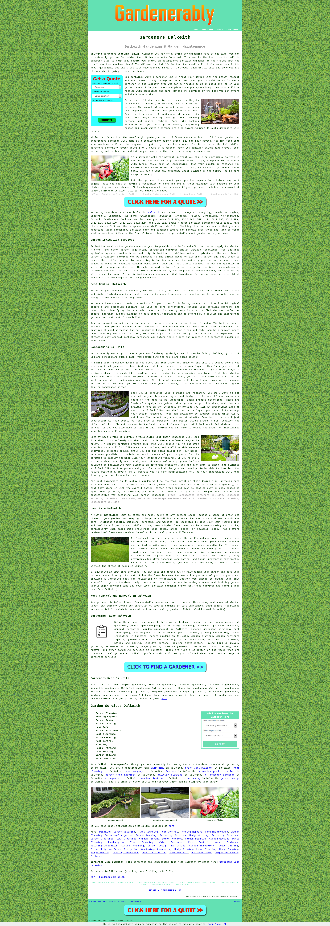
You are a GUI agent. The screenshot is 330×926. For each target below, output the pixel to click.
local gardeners (116, 653)
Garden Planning (196, 839)
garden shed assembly (120, 775)
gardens (147, 114)
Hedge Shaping (228, 849)
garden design (230, 778)
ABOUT (211, 29)
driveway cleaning (170, 775)
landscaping (179, 164)
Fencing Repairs (191, 832)
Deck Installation (154, 852)
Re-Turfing (178, 846)
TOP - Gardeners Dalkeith (108, 877)
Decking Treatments (126, 852)
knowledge (181, 68)
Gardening (147, 849)
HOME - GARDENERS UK (165, 890)
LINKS (203, 29)
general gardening (126, 629)
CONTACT (221, 29)
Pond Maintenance (216, 832)
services (194, 91)
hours (152, 148)
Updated (112, 901)
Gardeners (122, 901)
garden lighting (152, 778)
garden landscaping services (199, 639)
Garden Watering (124, 832)
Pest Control (169, 832)
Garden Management (201, 846)
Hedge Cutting (198, 835)
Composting (164, 849)
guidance (202, 184)
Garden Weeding (219, 839)
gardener (161, 77)
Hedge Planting (206, 849)
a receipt (147, 174)
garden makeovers (164, 632)
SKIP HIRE (157, 768)
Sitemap (92, 901)
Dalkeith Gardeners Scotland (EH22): (116, 54)
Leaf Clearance (126, 839)
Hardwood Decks (201, 852)
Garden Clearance (102, 839)
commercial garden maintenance (217, 625)
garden (214, 782)
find (101, 684)
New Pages (102, 901)
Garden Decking (146, 835)
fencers (171, 771)
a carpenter (113, 778)
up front (181, 157)
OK (225, 924)
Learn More (214, 924)
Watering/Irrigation (118, 835)
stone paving (191, 778)
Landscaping (116, 842)
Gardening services (104, 212)
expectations (205, 180)
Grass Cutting (228, 846)
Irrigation (157, 250)
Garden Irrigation (126, 849)
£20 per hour (192, 141)
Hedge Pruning (183, 849)
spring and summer (171, 107)
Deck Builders (179, 852)
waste (153, 151)
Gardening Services (173, 835)
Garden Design (157, 846)
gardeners (225, 128)
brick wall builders (199, 768)
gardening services (131, 650)
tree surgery (134, 771)
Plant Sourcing (148, 832)
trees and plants (171, 87)
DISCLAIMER (233, 29)
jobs (196, 100)
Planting (105, 832)
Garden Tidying (149, 839)
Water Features (172, 839)
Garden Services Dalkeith (115, 706)
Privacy (237, 901)
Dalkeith (153, 212)
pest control (152, 314)
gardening (131, 698)
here (164, 698)
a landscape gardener (219, 775)
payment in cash (184, 167)
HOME (195, 29)
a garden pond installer (216, 771)
